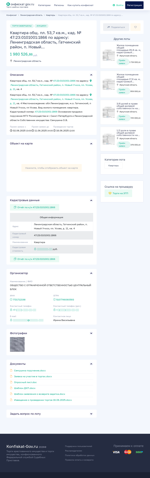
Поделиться (118, 27)
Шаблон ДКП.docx (24, 388)
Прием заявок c (18, 126)
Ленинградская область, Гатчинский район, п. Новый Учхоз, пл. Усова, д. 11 (51, 87)
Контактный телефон (20, 306)
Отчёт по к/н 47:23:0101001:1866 (36, 207)
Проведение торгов (63, 126)
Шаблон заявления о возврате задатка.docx (39, 393)
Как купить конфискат (80, 5)
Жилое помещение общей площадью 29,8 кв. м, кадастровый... (129, 49)
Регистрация (134, 5)
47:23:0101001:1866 (64, 80)
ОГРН (56, 295)
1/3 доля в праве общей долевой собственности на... (128, 133)
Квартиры (113, 165)
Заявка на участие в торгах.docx (33, 376)
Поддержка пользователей (78, 446)
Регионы (59, 5)
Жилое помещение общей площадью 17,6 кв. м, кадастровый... (129, 78)
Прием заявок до (40, 126)
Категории (44, 5)
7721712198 (19, 299)
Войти (119, 5)
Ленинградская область (27, 60)
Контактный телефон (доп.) (67, 306)
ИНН (12, 295)
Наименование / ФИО (21, 281)
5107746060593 (65, 299)
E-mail (13, 316)
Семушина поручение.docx (30, 370)
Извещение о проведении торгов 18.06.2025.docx (43, 399)
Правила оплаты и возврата (79, 460)
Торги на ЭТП (120, 193)
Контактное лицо (62, 316)
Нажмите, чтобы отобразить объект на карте (51, 167)
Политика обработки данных (79, 455)
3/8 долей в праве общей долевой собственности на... (128, 106)
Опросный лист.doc (25, 382)
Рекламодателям (73, 450)
